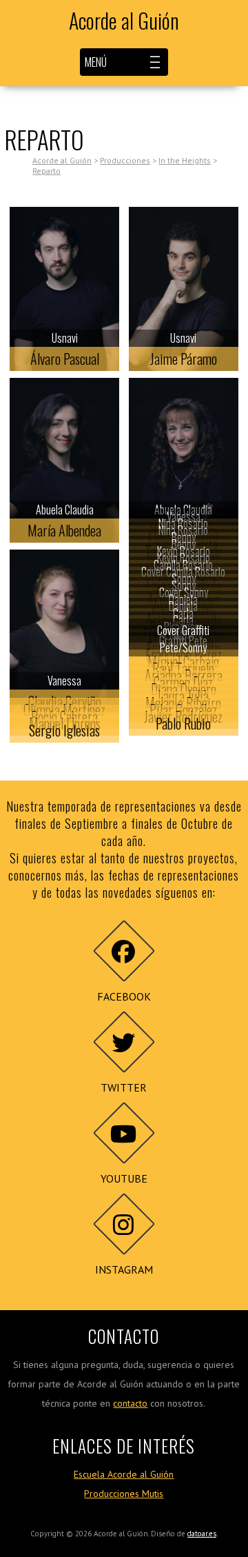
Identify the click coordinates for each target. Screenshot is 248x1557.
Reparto (46, 170)
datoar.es (201, 1533)
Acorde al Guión (124, 20)
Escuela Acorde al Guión (124, 1474)
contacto (130, 1403)
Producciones (125, 160)
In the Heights (184, 160)
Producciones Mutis (123, 1493)
